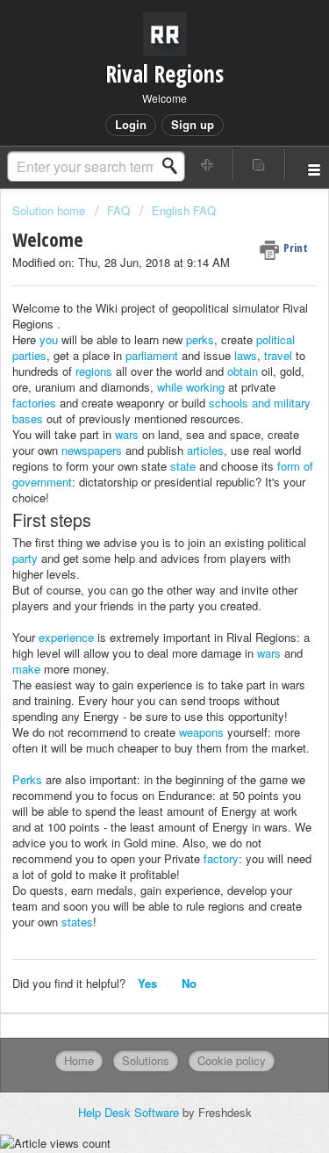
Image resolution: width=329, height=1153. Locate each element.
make (26, 668)
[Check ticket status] (258, 164)
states (77, 921)
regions (93, 371)
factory (221, 858)
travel (278, 355)
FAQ (118, 210)
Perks (27, 779)
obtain (242, 371)
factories (34, 402)
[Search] (174, 166)
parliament (151, 355)
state (183, 466)
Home (79, 1060)
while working (191, 386)
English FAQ (184, 210)
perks (200, 339)
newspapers (91, 450)
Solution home (50, 210)
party (25, 558)
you (48, 339)
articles (205, 450)
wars (127, 434)
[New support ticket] (207, 164)
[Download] (132, 569)
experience (66, 637)
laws (245, 355)
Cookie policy (231, 1060)
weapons (201, 732)
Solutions (145, 1060)
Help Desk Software (130, 1112)
